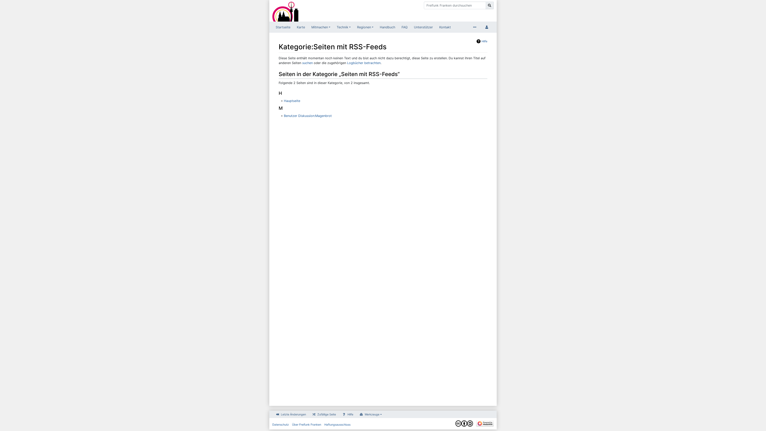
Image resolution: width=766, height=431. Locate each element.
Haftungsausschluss (337, 424)
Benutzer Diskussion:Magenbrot (308, 116)
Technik (342, 27)
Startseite (283, 27)
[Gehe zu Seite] (490, 5)
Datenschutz (280, 424)
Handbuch (387, 27)
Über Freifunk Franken (306, 424)
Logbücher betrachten (364, 63)
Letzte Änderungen (293, 414)
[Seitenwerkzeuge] (475, 27)
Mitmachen (319, 27)
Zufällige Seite (326, 414)
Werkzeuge (372, 414)
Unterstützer (423, 27)
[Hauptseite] (285, 11)
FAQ (405, 27)
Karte (301, 27)
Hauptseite (292, 101)
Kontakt (445, 27)
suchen (307, 63)
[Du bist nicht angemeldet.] (487, 27)
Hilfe (484, 41)
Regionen (364, 27)
